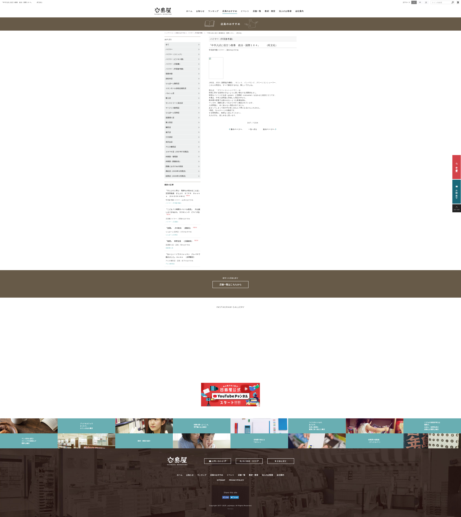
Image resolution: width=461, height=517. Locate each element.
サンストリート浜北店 (174, 103)
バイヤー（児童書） (173, 64)
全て (167, 44)
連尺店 (168, 132)
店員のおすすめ (229, 11)
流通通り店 (170, 118)
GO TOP (457, 209)
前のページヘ (236, 129)
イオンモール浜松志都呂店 (176, 88)
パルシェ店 (170, 93)
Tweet (235, 497)
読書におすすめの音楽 (174, 166)
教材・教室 (270, 11)
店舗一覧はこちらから (230, 284)
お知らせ (200, 11)
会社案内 (299, 11)
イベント (245, 11)
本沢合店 (169, 142)
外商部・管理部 (172, 157)
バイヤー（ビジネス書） (175, 59)
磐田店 (168, 127)
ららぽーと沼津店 (172, 113)
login (458, 2)
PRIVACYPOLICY (236, 480)
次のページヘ (269, 129)
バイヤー (169, 49)
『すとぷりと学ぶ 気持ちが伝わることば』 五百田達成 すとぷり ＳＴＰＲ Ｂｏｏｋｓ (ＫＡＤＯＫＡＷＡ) (183, 193)
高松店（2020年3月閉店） (176, 171)
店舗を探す (281, 461)
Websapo (230, 508)
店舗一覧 (257, 11)
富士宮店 (169, 122)
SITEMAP (221, 480)
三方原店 (169, 137)
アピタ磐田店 (171, 147)
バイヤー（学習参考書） (175, 69)
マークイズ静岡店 (172, 108)
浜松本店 (169, 79)
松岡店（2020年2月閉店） (176, 176)
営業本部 (169, 74)
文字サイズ (406, 2)
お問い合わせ (456, 193)
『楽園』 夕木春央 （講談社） (179, 228)
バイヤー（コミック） (174, 54)
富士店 (168, 98)
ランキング (213, 11)
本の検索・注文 (456, 167)
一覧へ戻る (252, 129)
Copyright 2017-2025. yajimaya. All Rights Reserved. (230, 505)
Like (227, 497)
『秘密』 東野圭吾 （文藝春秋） (179, 241)
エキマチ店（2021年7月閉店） (178, 152)
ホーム (189, 11)
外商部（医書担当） (173, 161)
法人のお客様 (285, 11)
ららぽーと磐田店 (172, 83)
